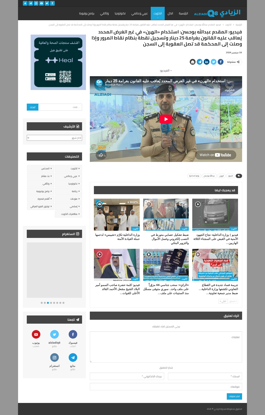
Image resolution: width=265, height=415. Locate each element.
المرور (230, 176)
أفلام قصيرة (43, 199)
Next (81, 270)
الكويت (158, 13)
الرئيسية (183, 13)
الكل (170, 13)
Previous (27, 270)
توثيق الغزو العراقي (39, 206)
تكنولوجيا (120, 13)
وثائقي (104, 13)
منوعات (73, 199)
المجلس (45, 168)
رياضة (74, 191)
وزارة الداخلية (194, 176)
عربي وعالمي (139, 13)
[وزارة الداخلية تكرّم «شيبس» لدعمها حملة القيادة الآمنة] (117, 215)
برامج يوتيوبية (42, 191)
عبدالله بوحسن (209, 176)
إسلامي (73, 206)
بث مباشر (45, 176)
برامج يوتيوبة (86, 13)
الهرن (221, 176)
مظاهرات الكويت (69, 214)
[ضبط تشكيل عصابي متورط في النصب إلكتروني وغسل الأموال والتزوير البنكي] (166, 215)
